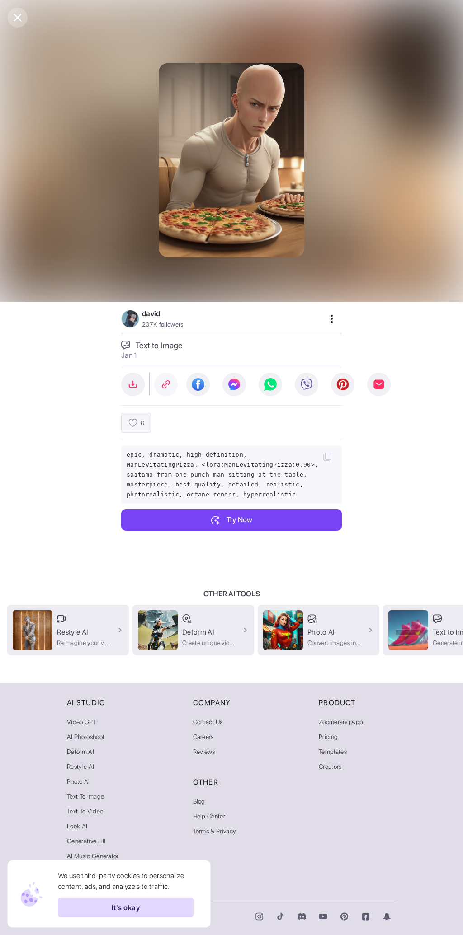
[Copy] (327, 456)
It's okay (126, 907)
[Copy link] (166, 384)
